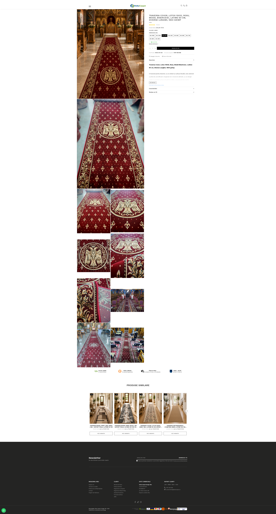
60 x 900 (158, 38)
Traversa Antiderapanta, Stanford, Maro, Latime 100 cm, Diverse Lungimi (175, 426)
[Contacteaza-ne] (184, 6)
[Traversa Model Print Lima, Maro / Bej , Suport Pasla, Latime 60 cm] (101, 408)
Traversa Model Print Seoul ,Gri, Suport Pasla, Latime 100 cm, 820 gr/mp (126, 426)
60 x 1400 (158, 35)
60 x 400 (170, 35)
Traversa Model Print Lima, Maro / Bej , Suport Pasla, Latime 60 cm (101, 426)
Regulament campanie (119, 488)
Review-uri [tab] (153, 92)
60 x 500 (176, 35)
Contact (91, 490)
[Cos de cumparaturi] (186, 6)
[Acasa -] (138, 6)
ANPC (115, 496)
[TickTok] (138, 502)
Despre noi (91, 484)
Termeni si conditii (93, 486)
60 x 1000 (152, 35)
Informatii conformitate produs (156, 85)
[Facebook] (135, 502)
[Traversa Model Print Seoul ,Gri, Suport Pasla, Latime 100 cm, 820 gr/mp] (125, 408)
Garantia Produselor (118, 492)
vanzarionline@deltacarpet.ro (173, 489)
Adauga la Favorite (155, 56)
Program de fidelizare (94, 492)
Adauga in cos (175, 48)
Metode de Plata (118, 484)
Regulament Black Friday (120, 490)
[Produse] (90, 7)
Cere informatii (167, 56)
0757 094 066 (169, 487)
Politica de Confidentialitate (180, 460)
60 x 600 (182, 35)
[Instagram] (141, 502)
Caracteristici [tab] (153, 88)
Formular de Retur (118, 494)
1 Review (158, 24)
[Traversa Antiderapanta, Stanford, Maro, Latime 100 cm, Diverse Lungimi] (175, 408)
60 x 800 (152, 38)
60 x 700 (188, 35)
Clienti (116, 481)
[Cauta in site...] (181, 6)
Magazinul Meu (94, 481)
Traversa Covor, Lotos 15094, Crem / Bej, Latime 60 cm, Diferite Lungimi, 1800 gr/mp (150, 426)
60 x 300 (164, 35)
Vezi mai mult (153, 82)
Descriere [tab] (152, 60)
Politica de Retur (118, 486)
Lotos (150, 22)
